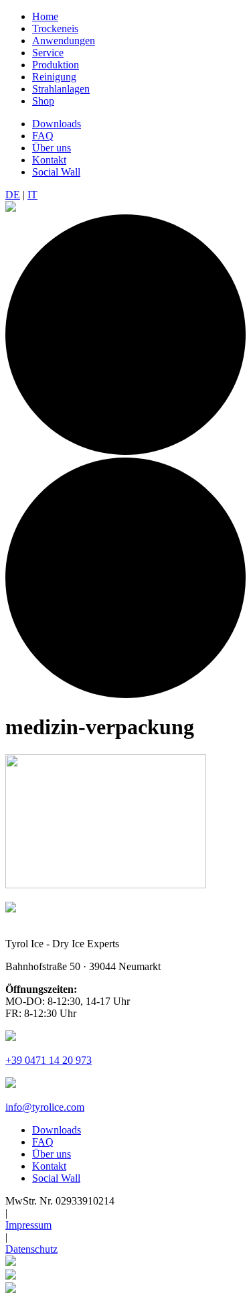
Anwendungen (63, 40)
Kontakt (49, 159)
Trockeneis (55, 28)
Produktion (55, 64)
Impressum (28, 1225)
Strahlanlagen (61, 88)
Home (45, 16)
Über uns (51, 147)
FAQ (43, 135)
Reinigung (54, 76)
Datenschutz (31, 1249)
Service (48, 52)
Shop (43, 101)
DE (12, 194)
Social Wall (56, 172)
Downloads (56, 123)
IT (32, 194)
